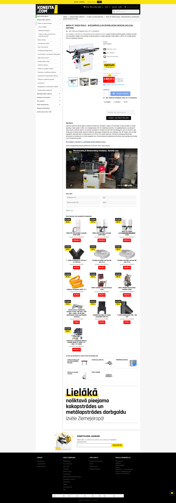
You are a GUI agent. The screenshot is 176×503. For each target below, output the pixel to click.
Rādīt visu (69, 210)
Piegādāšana (67, 461)
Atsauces (66, 469)
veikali (65, 484)
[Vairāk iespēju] (172, 493)
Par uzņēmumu (67, 464)
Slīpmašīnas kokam (43, 58)
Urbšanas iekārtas (43, 65)
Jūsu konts (93, 458)
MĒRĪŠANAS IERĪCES (44, 31)
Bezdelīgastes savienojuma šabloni (48, 87)
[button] (113, 85)
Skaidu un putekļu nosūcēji (45, 69)
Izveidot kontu (93, 466)
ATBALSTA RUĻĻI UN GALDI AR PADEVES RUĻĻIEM (46, 35)
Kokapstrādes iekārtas (44, 20)
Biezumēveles (42, 40)
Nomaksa (117, 102)
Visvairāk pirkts (41, 466)
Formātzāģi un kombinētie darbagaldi (49, 54)
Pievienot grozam (120, 94)
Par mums (66, 466)
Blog (64, 490)
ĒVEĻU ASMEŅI (42, 27)
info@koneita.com (126, 471)
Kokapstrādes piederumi (45, 90)
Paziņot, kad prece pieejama (118, 118)
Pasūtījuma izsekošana (96, 461)
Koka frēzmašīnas (43, 47)
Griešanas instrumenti (43, 97)
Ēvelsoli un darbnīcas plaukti (46, 79)
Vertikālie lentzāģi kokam (45, 51)
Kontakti (114, 7)
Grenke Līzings (67, 471)
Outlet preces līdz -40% (44, 112)
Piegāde (108, 102)
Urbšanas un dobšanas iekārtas (47, 72)
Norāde (105, 42)
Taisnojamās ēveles (43, 43)
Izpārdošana (40, 461)
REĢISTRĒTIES (117, 445)
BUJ (126, 102)
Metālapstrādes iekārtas (44, 94)
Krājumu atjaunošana (43, 108)
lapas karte (66, 482)
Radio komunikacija (43, 105)
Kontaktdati (66, 474)
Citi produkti (41, 101)
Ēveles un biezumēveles (45, 23)
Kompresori (41, 83)
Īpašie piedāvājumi (42, 16)
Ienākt (120, 7)
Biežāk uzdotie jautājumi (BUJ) (72, 477)
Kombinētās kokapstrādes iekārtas (48, 76)
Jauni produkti (41, 464)
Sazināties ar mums (69, 479)
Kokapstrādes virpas (44, 61)
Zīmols (105, 62)
